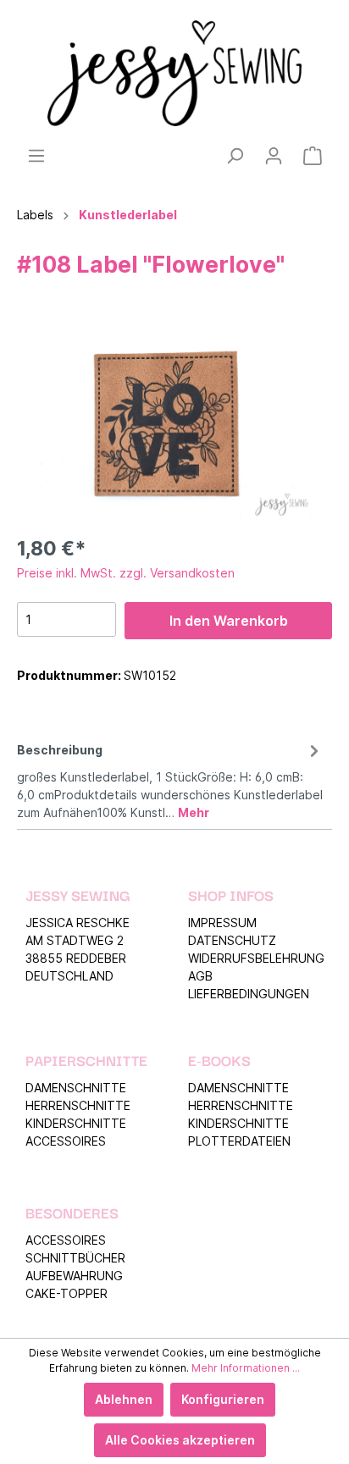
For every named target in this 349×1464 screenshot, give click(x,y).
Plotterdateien (239, 1141)
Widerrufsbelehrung (256, 958)
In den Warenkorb (228, 620)
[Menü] (36, 156)
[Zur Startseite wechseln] (174, 73)
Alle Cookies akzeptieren (180, 1440)
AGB (200, 976)
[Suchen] (234, 156)
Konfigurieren (222, 1399)
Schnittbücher (75, 1258)
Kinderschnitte (75, 1123)
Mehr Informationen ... (245, 1368)
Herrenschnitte (77, 1105)
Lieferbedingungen (248, 993)
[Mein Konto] (273, 156)
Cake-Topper (66, 1293)
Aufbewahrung (74, 1275)
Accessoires (65, 1141)
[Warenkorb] (312, 156)
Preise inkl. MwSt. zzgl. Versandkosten (126, 573)
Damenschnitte (75, 1087)
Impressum (222, 922)
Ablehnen (123, 1399)
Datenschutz (232, 940)
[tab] (170, 779)
